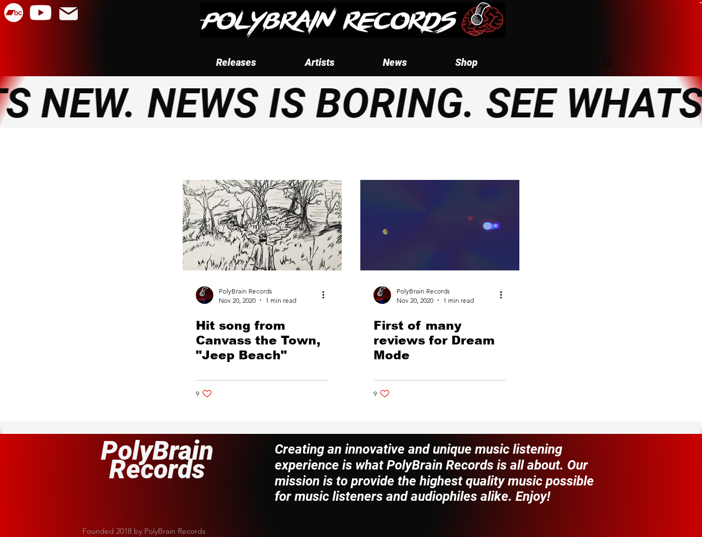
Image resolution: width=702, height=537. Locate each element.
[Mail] (68, 13)
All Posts (112, 149)
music (165, 149)
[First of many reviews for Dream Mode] (439, 225)
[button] (319, 62)
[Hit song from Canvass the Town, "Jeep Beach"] (262, 225)
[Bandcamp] (13, 12)
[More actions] (326, 295)
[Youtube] (40, 12)
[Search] (608, 62)
